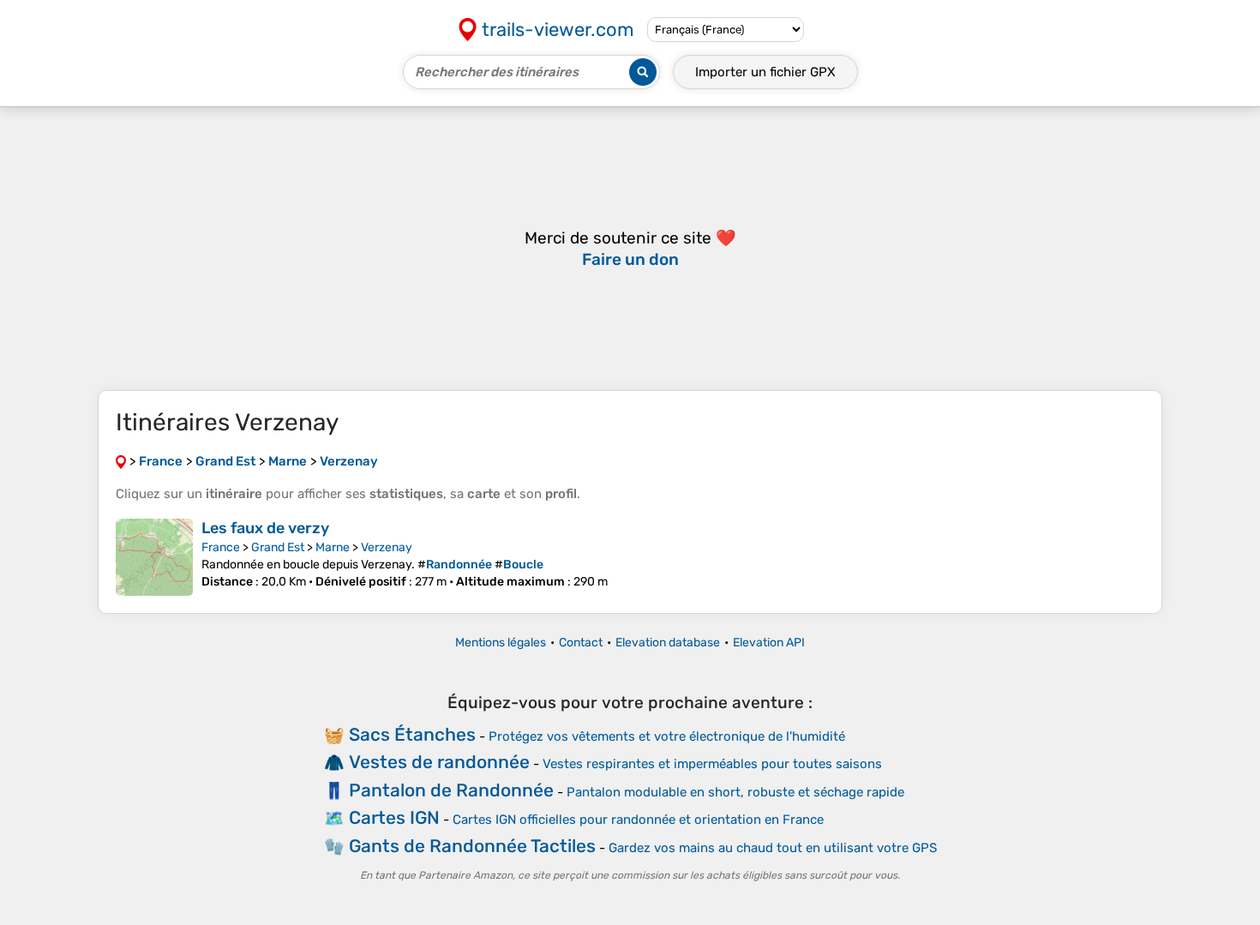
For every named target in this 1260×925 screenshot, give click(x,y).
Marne (332, 547)
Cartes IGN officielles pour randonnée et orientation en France (638, 819)
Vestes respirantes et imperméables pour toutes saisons (712, 764)
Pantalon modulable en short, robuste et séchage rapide (735, 792)
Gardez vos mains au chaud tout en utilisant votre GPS (773, 848)
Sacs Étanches (412, 734)
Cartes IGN (394, 817)
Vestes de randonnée (439, 761)
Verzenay (386, 547)
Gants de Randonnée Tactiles (472, 845)
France (220, 547)
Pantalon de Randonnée (451, 790)
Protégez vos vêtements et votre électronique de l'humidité (667, 736)
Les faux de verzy (265, 528)
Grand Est (277, 547)
